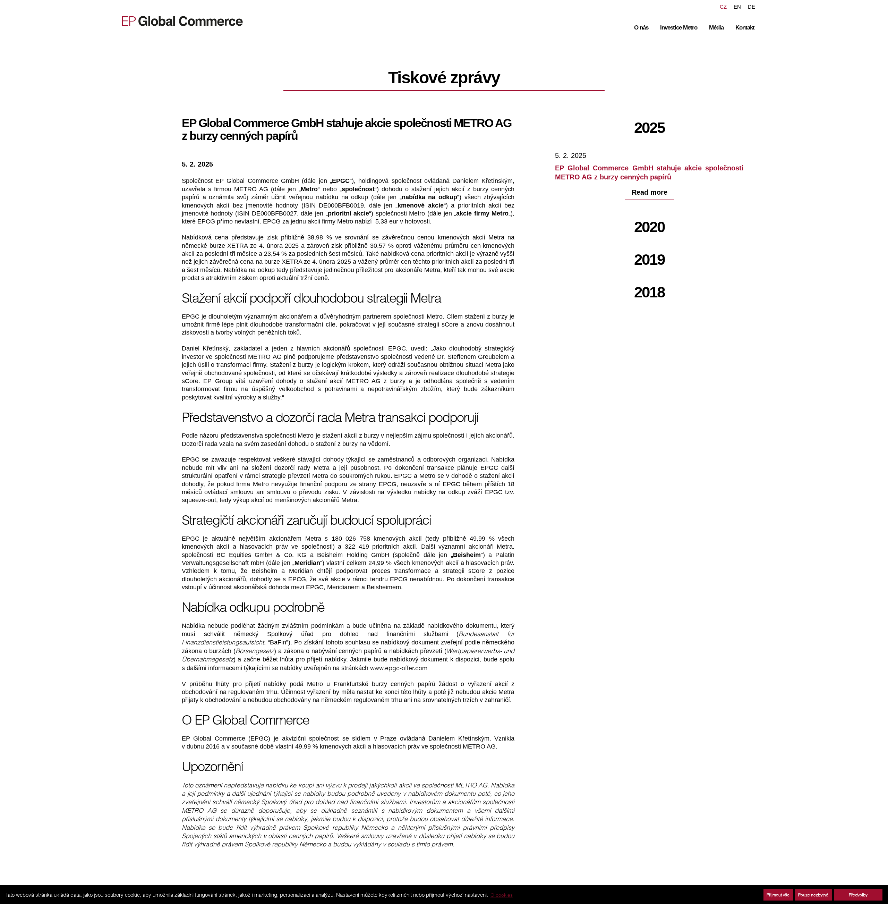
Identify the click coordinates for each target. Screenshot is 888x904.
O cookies (501, 895)
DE (751, 7)
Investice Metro (678, 27)
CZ (723, 7)
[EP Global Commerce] (177, 20)
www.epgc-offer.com (398, 668)
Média (716, 27)
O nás (641, 27)
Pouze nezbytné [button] (813, 894)
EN (737, 7)
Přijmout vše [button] (778, 894)
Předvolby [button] (858, 894)
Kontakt (744, 27)
